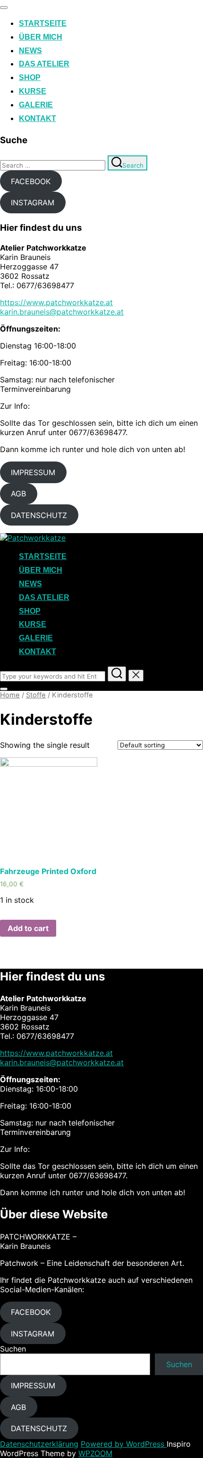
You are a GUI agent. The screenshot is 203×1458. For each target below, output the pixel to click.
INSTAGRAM (32, 202)
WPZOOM (95, 1453)
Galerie (36, 105)
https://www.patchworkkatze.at (56, 302)
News (30, 51)
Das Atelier (44, 64)
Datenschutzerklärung (39, 1444)
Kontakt (37, 118)
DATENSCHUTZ (39, 515)
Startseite (43, 23)
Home (10, 695)
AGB (18, 493)
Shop (30, 77)
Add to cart (28, 928)
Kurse (32, 91)
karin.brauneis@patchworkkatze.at (62, 311)
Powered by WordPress (124, 1444)
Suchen (13, 1348)
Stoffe (36, 695)
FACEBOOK (31, 181)
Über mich (40, 37)
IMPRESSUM (33, 472)
